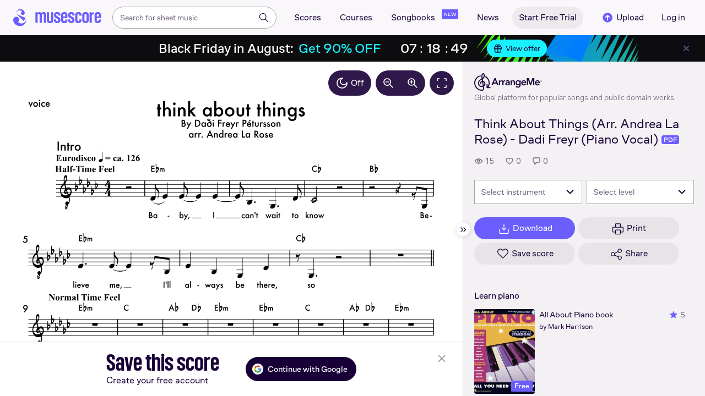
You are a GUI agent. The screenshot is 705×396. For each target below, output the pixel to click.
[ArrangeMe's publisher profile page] (574, 82)
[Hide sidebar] (463, 229)
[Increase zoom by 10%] (412, 83)
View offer (523, 48)
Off (357, 82)
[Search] (264, 17)
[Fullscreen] (442, 83)
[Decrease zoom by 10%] (388, 83)
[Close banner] (686, 48)
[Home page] (57, 17)
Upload (630, 17)
